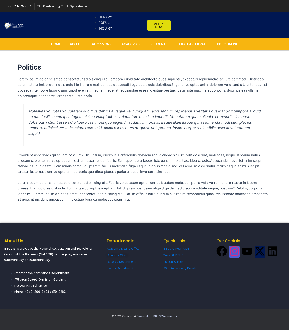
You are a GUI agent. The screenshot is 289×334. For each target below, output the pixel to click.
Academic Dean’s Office (123, 248)
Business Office (117, 255)
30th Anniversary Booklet (180, 268)
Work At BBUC (173, 255)
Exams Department (120, 268)
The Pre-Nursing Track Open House (62, 6)
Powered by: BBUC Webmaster (157, 316)
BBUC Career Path (176, 248)
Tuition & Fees (173, 262)
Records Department (121, 262)
